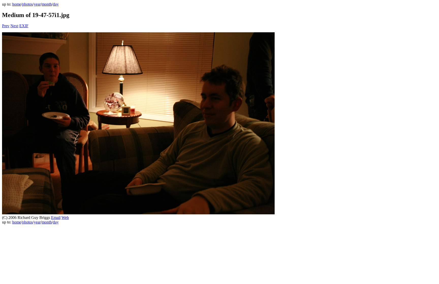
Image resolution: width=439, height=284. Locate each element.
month (47, 4)
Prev (5, 26)
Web (65, 217)
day (56, 4)
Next (14, 26)
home (16, 4)
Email (55, 217)
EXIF (23, 26)
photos (27, 4)
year (37, 4)
